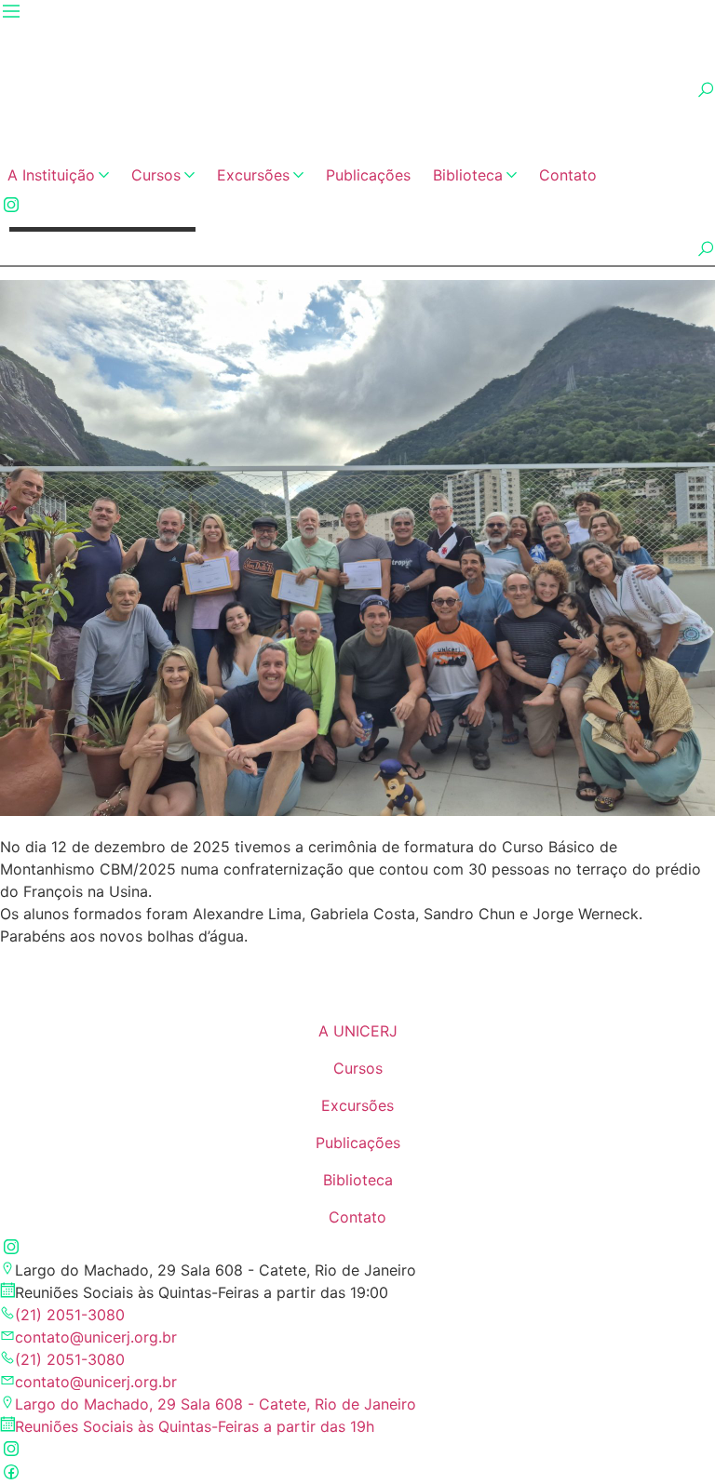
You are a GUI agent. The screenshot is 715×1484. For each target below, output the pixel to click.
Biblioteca (468, 175)
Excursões (253, 175)
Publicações (368, 175)
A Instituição (51, 175)
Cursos (156, 175)
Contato (568, 175)
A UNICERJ (358, 1031)
